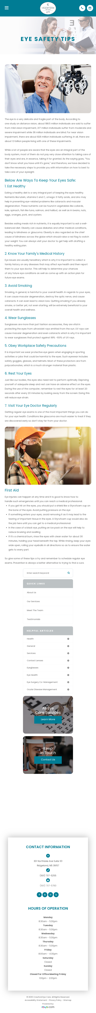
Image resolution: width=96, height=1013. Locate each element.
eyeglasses (32, 667)
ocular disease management (42, 689)
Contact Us (48, 759)
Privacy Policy (55, 1000)
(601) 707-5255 (48, 875)
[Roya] (48, 1007)
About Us (31, 592)
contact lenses (35, 660)
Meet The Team (35, 610)
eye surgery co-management (42, 682)
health (30, 638)
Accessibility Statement (36, 1000)
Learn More (48, 719)
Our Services (33, 601)
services (31, 653)
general (31, 646)
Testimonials (33, 619)
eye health (32, 675)
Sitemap (67, 1000)
